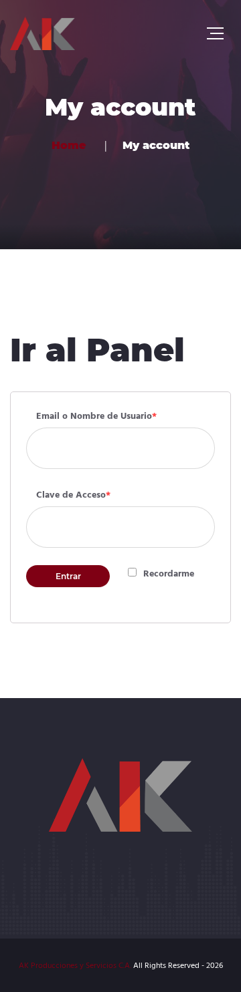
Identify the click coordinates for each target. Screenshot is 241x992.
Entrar (68, 576)
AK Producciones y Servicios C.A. (75, 966)
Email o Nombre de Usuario (96, 416)
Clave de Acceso (73, 495)
